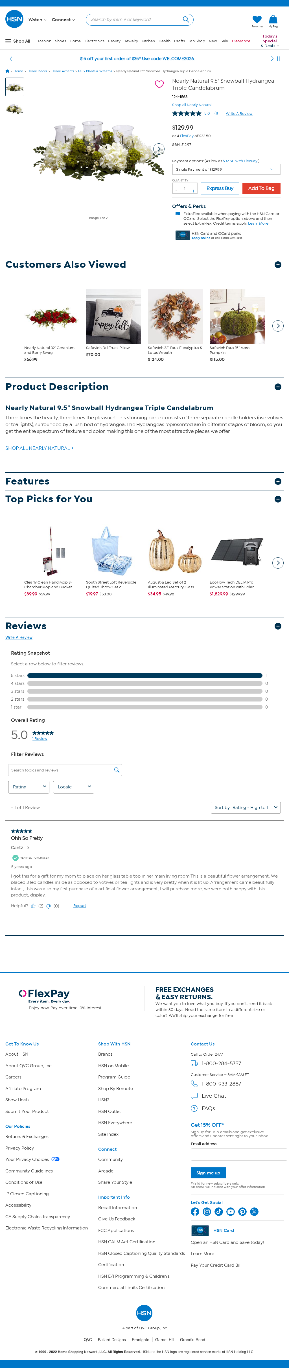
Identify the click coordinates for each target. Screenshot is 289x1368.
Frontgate (140, 1339)
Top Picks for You (49, 499)
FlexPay (187, 135)
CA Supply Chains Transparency (37, 1216)
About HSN (16, 1054)
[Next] (272, 58)
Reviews (26, 626)
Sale (224, 41)
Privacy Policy (19, 1148)
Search (185, 18)
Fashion (44, 41)
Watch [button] (36, 19)
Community (110, 1159)
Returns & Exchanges (27, 1136)
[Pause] (278, 58)
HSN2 (103, 1099)
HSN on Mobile (113, 1065)
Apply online (201, 238)
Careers (13, 1077)
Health (164, 41)
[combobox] (137, 19)
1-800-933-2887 (221, 1083)
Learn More (258, 223)
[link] (273, 21)
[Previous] (11, 58)
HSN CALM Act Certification (126, 1241)
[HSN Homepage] (7, 71)
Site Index (108, 1134)
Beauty (114, 41)
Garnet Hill (164, 1339)
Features (27, 481)
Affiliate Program (23, 1088)
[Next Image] (159, 149)
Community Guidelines (29, 1171)
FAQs (208, 1108)
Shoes (60, 41)
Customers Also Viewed (65, 264)
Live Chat (214, 1096)
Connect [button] (62, 19)
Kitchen (148, 41)
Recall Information (117, 1207)
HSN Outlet (109, 1111)
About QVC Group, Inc (28, 1065)
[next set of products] (278, 326)
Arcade (105, 1171)
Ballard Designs (112, 1339)
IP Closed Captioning (27, 1193)
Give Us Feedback (116, 1219)
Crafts (179, 41)
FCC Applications (116, 1230)
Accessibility (18, 1205)
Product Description (57, 386)
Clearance (241, 41)
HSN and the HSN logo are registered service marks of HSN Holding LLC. (144, 1351)
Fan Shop (197, 41)
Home (75, 41)
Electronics (94, 41)
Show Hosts (17, 1099)
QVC (88, 1339)
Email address (203, 1143)
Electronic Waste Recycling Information (46, 1228)
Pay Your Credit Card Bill (216, 1265)
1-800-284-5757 (221, 1063)
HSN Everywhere (115, 1122)
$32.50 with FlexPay (240, 161)
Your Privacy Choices (27, 1159)
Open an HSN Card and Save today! (227, 1242)
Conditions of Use (23, 1182)
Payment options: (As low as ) (215, 161)
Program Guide (114, 1077)
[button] (220, 21)
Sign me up (208, 1173)
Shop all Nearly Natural (191, 104)
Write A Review (239, 113)
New (213, 41)
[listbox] (226, 169)
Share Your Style (115, 1182)
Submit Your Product (27, 1111)
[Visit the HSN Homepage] (14, 27)
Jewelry (131, 41)
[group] (184, 127)
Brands (105, 1054)
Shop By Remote (115, 1088)
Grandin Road (192, 1339)
